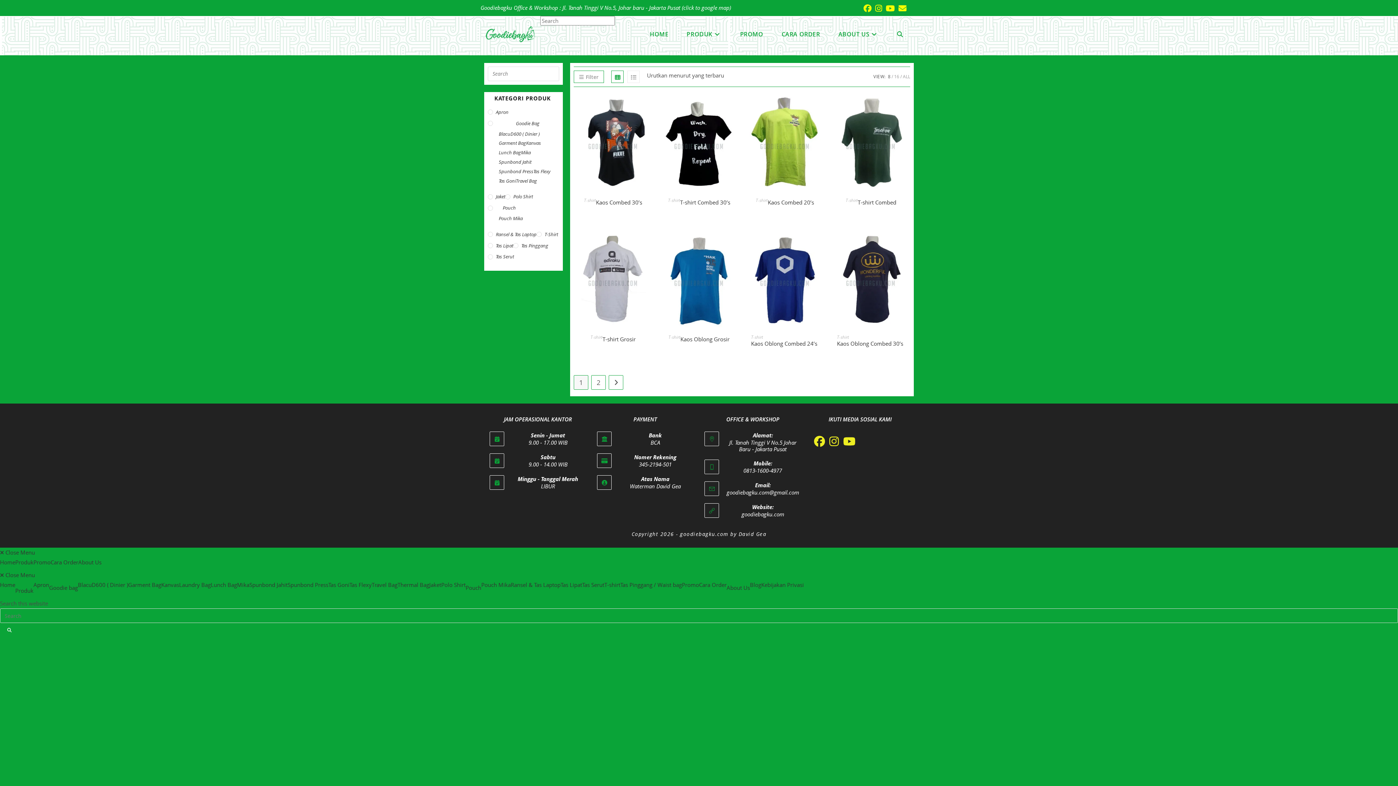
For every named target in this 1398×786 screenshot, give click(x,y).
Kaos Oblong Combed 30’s (870, 343)
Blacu (504, 134)
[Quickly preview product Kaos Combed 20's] (820, 107)
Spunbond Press (516, 171)
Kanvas (533, 143)
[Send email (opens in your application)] (901, 8)
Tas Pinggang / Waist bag (651, 584)
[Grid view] (617, 77)
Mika (526, 152)
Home (7, 562)
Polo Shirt (523, 196)
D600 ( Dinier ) (525, 134)
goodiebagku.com (763, 514)
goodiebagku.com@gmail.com (763, 492)
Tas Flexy (541, 171)
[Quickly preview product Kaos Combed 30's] (648, 107)
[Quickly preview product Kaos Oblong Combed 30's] (906, 244)
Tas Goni (507, 181)
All (906, 77)
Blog (755, 584)
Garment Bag (512, 143)
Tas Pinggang (534, 245)
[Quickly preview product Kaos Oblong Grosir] (734, 244)
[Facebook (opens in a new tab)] (866, 8)
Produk (24, 562)
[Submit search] (9, 630)
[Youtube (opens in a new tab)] (888, 8)
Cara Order (64, 562)
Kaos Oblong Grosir (705, 339)
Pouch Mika (511, 218)
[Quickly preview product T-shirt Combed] (906, 107)
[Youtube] (849, 441)
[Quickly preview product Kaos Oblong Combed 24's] (820, 244)
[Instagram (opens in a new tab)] (877, 8)
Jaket (500, 196)
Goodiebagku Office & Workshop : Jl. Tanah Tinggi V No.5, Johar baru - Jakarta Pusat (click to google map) (606, 7)
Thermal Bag (413, 584)
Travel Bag (526, 181)
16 (896, 77)
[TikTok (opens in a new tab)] (908, 8)
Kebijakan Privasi (782, 584)
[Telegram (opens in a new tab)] (912, 8)
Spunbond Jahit (515, 162)
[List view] (633, 77)
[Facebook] (819, 441)
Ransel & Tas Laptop (516, 234)
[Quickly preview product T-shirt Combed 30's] (734, 107)
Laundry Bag (195, 584)
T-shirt (590, 200)
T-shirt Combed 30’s (705, 202)
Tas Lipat (504, 245)
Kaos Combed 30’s (619, 202)
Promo (42, 562)
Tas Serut (505, 256)
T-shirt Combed (877, 202)
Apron (502, 112)
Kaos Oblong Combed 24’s (784, 343)
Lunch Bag (510, 152)
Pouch (509, 208)
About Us (90, 562)
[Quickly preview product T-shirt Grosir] (648, 244)
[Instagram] (834, 441)
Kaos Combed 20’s (791, 202)
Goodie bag (528, 123)
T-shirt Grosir (619, 339)
